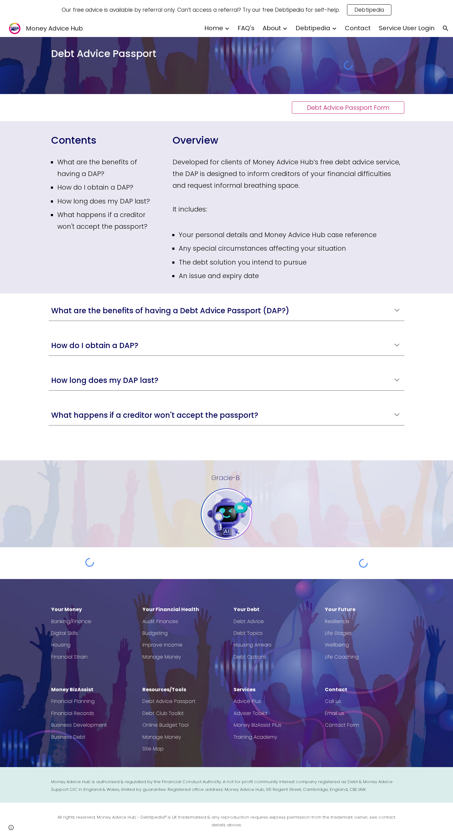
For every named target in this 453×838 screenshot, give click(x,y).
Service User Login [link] (407, 28)
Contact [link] (358, 28)
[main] (135, 53)
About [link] (272, 28)
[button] (445, 28)
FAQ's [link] (246, 28)
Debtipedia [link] (313, 28)
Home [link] (213, 28)
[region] (226, 10)
